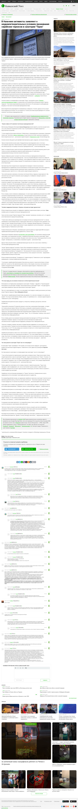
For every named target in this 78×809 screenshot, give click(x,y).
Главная (3, 16)
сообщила (37, 95)
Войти (74, 5)
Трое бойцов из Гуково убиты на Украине (12, 692)
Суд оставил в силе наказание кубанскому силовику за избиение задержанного (29, 717)
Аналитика (20, 1)
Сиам (14, 473)
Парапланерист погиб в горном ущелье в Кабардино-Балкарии (55, 692)
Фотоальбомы (52, 1)
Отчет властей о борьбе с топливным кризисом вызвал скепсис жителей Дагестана (64, 105)
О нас (41, 801)
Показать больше (39, 793)
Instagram (11, 426)
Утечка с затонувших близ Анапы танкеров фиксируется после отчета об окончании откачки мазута (67, 717)
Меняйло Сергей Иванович (60, 190)
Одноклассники (26, 426)
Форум (35, 1)
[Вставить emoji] (26, 668)
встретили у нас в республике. (27, 234)
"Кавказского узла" (35, 136)
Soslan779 (11, 642)
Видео (45, 1)
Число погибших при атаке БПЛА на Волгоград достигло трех (17, 688)
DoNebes (11, 600)
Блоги (40, 1)
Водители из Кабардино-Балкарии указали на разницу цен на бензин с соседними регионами (64, 80)
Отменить (45, 680)
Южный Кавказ (4, 12)
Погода (60, 1)
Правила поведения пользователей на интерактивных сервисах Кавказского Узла (27, 806)
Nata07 (11, 648)
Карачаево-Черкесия (5, 10)
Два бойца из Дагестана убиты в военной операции (52, 688)
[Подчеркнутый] (20, 668)
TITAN (14, 501)
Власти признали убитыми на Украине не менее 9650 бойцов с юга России (63, 59)
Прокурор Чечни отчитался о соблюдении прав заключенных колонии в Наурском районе (63, 34)
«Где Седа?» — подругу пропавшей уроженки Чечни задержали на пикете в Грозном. (63, 742)
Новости (4, 1)
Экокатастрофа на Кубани (71, 14)
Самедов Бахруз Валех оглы (60, 207)
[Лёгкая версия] (71, 1)
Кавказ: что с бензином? (8, 14)
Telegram (18, 422)
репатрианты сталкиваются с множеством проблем (20, 273)
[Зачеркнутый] (23, 668)
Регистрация (19, 680)
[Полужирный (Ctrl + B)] (15, 668)
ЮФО (9, 12)
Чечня (67, 10)
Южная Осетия (71, 10)
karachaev (11, 466)
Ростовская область (39, 10)
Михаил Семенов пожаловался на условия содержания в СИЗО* (64, 142)
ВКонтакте (18, 426)
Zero (16, 494)
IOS (24, 419)
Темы (9, 1)
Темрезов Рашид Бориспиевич (61, 173)
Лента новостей (8, 16)
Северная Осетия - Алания (48, 10)
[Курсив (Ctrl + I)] (18, 668)
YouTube (12, 428)
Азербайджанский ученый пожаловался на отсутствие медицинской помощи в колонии (47, 717)
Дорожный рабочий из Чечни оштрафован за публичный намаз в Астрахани (10, 717)
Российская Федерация (30, 10)
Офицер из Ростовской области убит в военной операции (53, 696)
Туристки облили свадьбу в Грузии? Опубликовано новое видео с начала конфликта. (13, 790)
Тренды (14, 1)
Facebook (5, 426)
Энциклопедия (28, 1)
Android (20, 419)
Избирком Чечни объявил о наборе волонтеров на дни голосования (62, 130)
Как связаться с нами (48, 801)
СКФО (55, 10)
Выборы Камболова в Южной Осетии (39, 14)
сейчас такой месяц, (18, 135)
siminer (11, 612)
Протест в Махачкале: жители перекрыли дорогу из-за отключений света (63, 765)
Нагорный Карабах (22, 10)
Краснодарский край (13, 10)
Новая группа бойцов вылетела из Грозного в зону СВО (15, 696)
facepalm (14, 557)
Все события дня (72, 698)
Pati (10, 508)
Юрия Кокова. (11, 276)
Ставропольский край (61, 10)
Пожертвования (56, 801)
